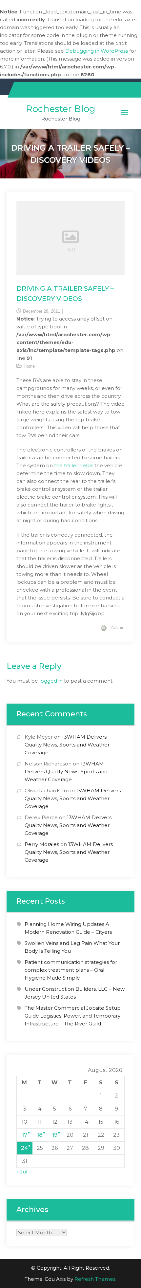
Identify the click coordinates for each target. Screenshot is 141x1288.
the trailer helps (73, 465)
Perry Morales (42, 844)
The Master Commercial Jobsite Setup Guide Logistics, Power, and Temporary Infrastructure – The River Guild (73, 1016)
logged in (51, 681)
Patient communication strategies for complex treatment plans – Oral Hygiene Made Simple (71, 970)
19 (54, 1135)
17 (24, 1135)
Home (29, 366)
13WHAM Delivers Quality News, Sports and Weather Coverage (67, 745)
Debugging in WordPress (96, 51)
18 (40, 1135)
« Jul (21, 1171)
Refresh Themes (94, 1279)
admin (118, 627)
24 (24, 1148)
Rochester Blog (60, 108)
